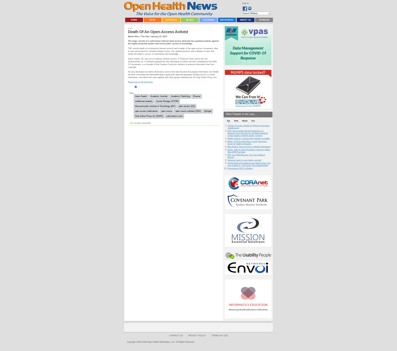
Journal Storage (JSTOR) (167, 101)
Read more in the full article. (140, 82)
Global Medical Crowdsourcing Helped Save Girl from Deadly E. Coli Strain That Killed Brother (248, 164)
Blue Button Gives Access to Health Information (249, 147)
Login (131, 123)
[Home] (170, 15)
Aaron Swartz (141, 96)
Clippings (171, 20)
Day (228, 121)
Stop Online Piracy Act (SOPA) (149, 116)
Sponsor (264, 20)
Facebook (245, 8)
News (152, 20)
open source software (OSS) (188, 111)
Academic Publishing (180, 96)
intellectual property (144, 101)
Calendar (208, 20)
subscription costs (174, 116)
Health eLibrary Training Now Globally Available (248, 138)
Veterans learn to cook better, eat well (244, 160)
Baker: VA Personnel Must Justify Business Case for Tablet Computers (247, 142)
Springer (208, 111)
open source (166, 111)
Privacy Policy (197, 335)
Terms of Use (220, 335)
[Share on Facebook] (136, 88)
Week (236, 121)
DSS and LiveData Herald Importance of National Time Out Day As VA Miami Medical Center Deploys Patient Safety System (247, 133)
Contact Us (176, 335)
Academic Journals (159, 96)
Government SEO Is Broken (240, 168)
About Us (245, 20)
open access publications (146, 111)
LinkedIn (250, 8)
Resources (227, 20)
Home (134, 20)
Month (245, 121)
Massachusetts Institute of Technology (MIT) (155, 106)
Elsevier (196, 96)
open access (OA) (187, 106)
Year (253, 121)
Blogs (190, 20)
